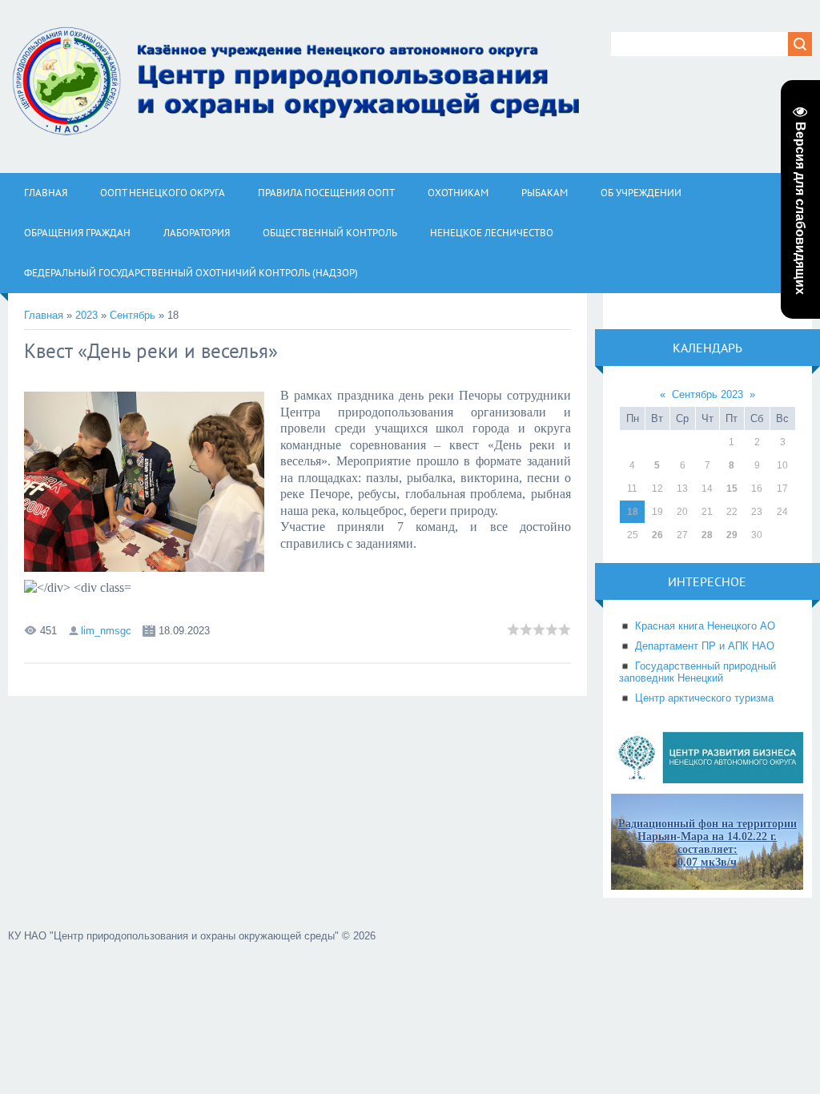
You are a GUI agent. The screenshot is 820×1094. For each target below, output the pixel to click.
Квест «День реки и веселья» (151, 351)
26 (657, 535)
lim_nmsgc (106, 631)
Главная (43, 315)
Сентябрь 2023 (707, 394)
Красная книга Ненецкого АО (705, 626)
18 (632, 511)
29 (732, 535)
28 (707, 535)
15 (732, 488)
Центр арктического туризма (704, 698)
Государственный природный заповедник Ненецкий (697, 672)
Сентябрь (132, 315)
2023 (86, 315)
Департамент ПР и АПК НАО (704, 646)
